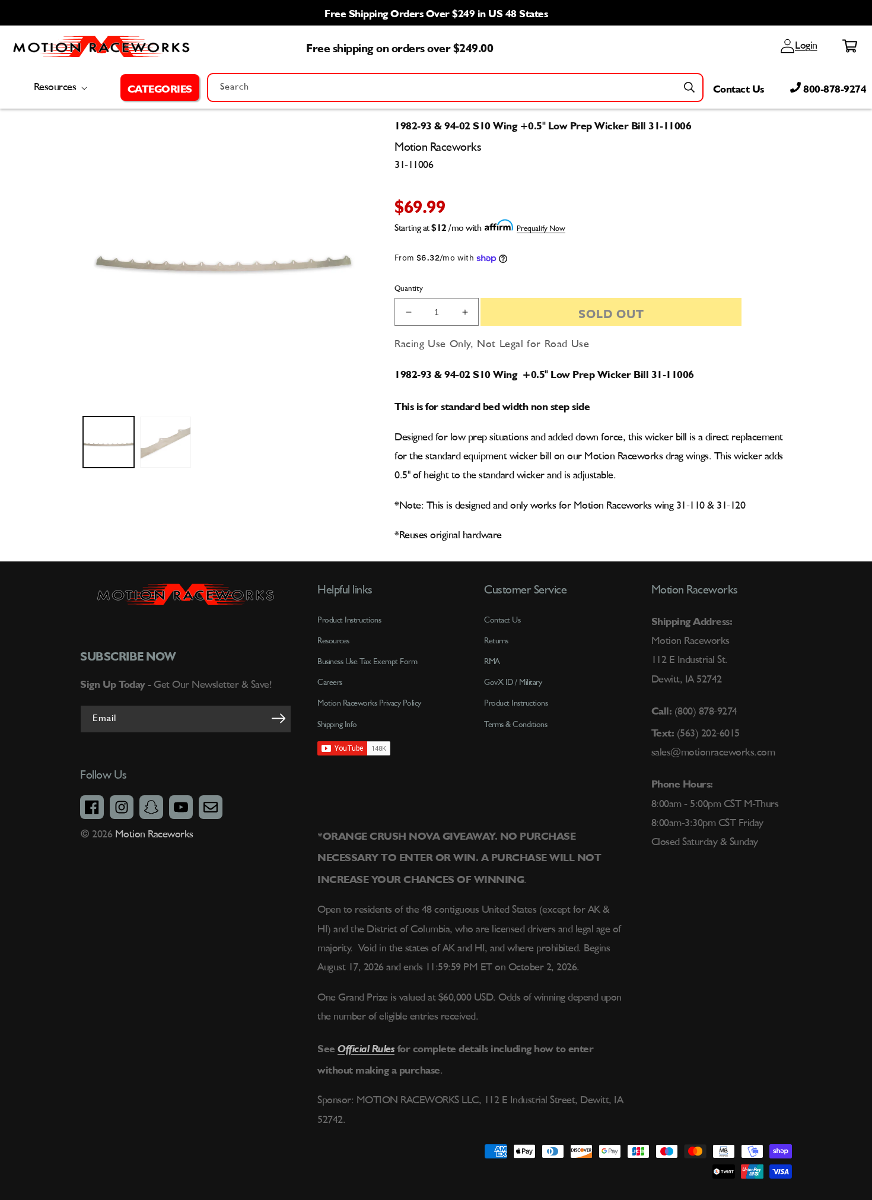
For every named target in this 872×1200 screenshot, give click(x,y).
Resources (333, 641)
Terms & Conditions (515, 724)
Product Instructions (516, 703)
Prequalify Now (541, 229)
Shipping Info (337, 724)
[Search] (689, 87)
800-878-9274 (834, 87)
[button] (160, 87)
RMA (492, 662)
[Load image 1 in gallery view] (108, 442)
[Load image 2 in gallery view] (165, 442)
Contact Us (738, 87)
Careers (329, 682)
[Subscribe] (278, 718)
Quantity (408, 289)
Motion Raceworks (154, 834)
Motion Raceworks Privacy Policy (369, 703)
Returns (496, 641)
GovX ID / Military (513, 682)
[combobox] (455, 87)
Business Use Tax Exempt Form (367, 662)
